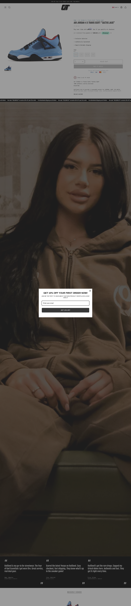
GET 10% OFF (65, 310)
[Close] (90, 291)
